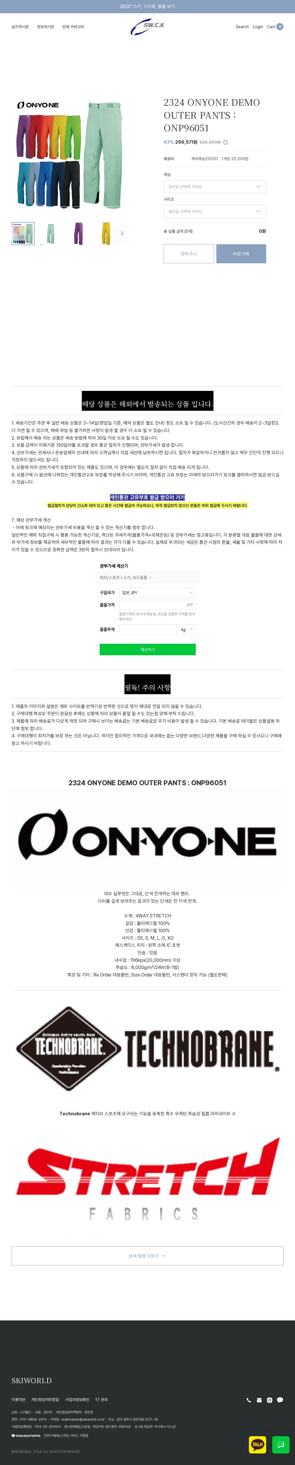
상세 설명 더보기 (143, 1256)
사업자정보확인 (77, 1399)
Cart (271, 26)
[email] (259, 1400)
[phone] (248, 1400)
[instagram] (269, 1400)
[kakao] (280, 1400)
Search (242, 26)
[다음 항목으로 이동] (122, 234)
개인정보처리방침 (45, 1399)
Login (258, 26)
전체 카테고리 (73, 26)
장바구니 (189, 254)
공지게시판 (20, 26)
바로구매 (241, 254)
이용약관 (18, 1399)
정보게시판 (45, 26)
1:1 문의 (101, 1399)
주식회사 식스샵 (164, 1426)
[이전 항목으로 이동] (18, 234)
